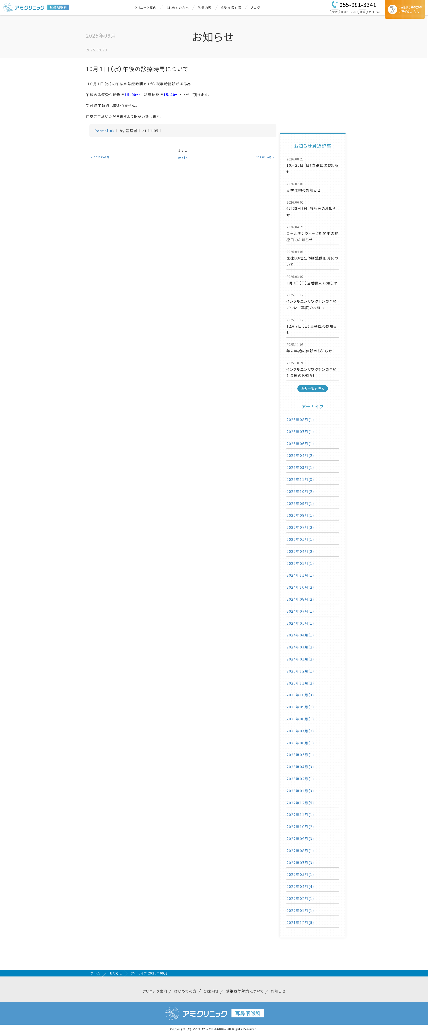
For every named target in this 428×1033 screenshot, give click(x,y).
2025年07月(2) (300, 527)
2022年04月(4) (300, 886)
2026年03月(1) (300, 467)
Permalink (105, 130)
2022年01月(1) (300, 910)
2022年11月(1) (300, 814)
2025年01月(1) (300, 563)
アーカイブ (313, 406)
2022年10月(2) (300, 826)
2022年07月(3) (300, 862)
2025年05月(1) (300, 539)
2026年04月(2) (300, 455)
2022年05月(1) (300, 874)
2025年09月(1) (300, 503)
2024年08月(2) (300, 599)
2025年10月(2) (300, 491)
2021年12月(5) (300, 922)
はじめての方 (185, 991)
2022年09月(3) (300, 838)
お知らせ (115, 973)
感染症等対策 (231, 7)
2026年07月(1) (300, 431)
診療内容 (205, 7)
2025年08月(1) (300, 515)
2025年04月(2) (300, 551)
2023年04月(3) (300, 766)
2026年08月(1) (300, 419)
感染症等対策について (245, 991)
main (183, 157)
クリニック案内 (145, 7)
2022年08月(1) (300, 850)
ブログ (255, 7)
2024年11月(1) (300, 575)
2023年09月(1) (300, 706)
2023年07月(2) (300, 730)
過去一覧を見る (313, 388)
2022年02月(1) (300, 898)
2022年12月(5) (300, 802)
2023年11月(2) (300, 683)
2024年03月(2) (300, 647)
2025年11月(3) (300, 479)
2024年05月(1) (300, 623)
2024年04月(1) (300, 635)
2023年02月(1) (300, 778)
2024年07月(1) (300, 611)
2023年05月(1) (300, 754)
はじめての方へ (177, 7)
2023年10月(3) (300, 694)
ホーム (95, 973)
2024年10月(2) (300, 587)
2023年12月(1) (300, 671)
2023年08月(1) (300, 718)
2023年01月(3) (300, 790)
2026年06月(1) (300, 443)
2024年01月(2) (300, 659)
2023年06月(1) (300, 742)
